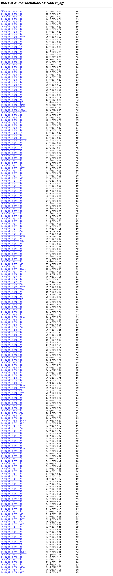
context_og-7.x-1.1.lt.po (11, 212)
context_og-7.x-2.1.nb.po (11, 501)
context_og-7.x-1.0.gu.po (11, 54)
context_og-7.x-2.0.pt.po (11, 389)
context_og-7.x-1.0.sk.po (11, 119)
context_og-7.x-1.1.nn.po (11, 225)
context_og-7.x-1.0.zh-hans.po (13, 139)
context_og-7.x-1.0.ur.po (11, 135)
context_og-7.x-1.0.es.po (11, 38)
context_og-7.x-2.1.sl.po (11, 533)
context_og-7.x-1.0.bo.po (11, 23)
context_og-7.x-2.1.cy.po (11, 442)
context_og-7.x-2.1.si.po (11, 529)
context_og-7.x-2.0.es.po (11, 319)
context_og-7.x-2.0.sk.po (11, 400)
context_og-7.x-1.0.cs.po (11, 28)
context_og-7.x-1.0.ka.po (11, 73)
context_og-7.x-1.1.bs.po (11, 155)
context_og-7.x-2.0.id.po (11, 346)
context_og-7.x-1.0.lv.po (11, 82)
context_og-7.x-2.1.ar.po (11, 427)
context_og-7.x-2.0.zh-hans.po (13, 420)
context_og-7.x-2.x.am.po (11, 554)
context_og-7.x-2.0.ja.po (11, 351)
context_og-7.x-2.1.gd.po (11, 463)
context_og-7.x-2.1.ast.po (12, 428)
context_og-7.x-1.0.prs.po (12, 101)
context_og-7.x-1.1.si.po (11, 248)
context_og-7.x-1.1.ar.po (11, 145)
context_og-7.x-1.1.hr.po (11, 190)
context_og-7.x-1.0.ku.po (11, 79)
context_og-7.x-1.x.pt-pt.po (13, 286)
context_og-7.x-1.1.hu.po (11, 192)
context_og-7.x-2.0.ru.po (11, 395)
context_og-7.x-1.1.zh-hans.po (13, 270)
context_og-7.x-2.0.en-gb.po (13, 318)
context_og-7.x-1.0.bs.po (11, 24)
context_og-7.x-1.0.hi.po (11, 58)
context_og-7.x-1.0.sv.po (11, 124)
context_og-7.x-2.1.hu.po (11, 473)
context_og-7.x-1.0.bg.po (11, 21)
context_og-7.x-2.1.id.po (11, 476)
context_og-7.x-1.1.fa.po (11, 173)
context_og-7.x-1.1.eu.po (11, 172)
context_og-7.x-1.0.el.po (11, 34)
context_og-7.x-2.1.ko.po (11, 490)
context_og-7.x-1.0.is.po (11, 66)
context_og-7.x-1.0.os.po (11, 97)
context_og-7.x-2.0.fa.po (11, 324)
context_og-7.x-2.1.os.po (11, 510)
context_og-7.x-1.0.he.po (11, 56)
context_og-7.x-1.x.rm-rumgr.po (14, 289)
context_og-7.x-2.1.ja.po (11, 481)
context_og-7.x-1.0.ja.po (11, 69)
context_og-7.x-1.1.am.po (11, 144)
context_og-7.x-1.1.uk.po (11, 265)
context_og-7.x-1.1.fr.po (11, 180)
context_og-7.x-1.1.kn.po (11, 207)
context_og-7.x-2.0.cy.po (11, 311)
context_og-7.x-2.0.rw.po (11, 397)
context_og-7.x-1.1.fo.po (11, 178)
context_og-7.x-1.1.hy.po (11, 193)
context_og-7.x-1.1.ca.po (11, 157)
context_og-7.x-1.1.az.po (11, 149)
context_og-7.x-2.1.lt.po (11, 493)
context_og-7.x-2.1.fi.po (11, 457)
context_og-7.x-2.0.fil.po (12, 327)
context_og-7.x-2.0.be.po (11, 301)
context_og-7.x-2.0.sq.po (11, 404)
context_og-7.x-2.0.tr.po (11, 412)
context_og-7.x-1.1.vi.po (11, 268)
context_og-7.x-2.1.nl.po (11, 505)
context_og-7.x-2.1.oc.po (11, 508)
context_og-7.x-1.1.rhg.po (12, 240)
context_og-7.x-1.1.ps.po (11, 233)
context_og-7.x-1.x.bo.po (11, 276)
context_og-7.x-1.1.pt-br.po (13, 235)
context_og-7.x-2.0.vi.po (11, 419)
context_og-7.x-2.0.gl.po (11, 334)
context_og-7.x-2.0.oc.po (11, 377)
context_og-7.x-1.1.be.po (11, 150)
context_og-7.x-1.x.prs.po (12, 284)
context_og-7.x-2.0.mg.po (11, 366)
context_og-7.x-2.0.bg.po (11, 303)
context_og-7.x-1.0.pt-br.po (13, 104)
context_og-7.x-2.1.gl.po (11, 465)
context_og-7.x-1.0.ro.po (11, 112)
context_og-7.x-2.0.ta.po (11, 407)
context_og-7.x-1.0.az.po (11, 18)
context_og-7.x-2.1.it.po (11, 480)
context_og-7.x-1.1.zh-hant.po (13, 271)
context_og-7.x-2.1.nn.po (11, 506)
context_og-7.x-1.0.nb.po (11, 89)
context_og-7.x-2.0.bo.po (11, 304)
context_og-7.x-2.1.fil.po (12, 458)
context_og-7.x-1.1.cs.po (11, 159)
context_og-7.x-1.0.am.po (11, 13)
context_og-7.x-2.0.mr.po (11, 367)
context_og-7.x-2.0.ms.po (11, 369)
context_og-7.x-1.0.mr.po (11, 86)
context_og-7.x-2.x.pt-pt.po (13, 567)
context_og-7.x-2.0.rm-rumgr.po (14, 392)
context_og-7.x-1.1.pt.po (11, 238)
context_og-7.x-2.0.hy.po (11, 344)
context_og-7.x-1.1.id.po (11, 195)
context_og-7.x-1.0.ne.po (11, 91)
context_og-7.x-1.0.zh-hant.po (13, 140)
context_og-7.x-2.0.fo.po (11, 329)
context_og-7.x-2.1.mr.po (11, 498)
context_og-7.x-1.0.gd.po (11, 51)
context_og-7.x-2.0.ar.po (11, 296)
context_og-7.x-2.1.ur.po (11, 548)
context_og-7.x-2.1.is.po (11, 478)
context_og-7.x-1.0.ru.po (11, 114)
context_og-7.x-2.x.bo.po (11, 558)
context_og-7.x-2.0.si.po (11, 399)
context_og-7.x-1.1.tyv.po (12, 263)
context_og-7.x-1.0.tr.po (11, 130)
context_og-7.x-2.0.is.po (11, 347)
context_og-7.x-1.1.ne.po (11, 221)
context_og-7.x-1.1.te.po (11, 258)
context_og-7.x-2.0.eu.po (11, 322)
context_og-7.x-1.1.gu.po (11, 185)
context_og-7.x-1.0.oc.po (11, 96)
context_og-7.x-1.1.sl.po (11, 251)
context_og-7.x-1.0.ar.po (11, 15)
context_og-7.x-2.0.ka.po (11, 354)
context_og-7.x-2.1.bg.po (11, 433)
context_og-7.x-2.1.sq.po (11, 534)
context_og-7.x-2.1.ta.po (11, 538)
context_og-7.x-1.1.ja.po (11, 200)
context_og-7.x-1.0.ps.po (11, 102)
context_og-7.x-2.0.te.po (11, 409)
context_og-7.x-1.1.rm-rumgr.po (14, 241)
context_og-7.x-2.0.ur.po (11, 417)
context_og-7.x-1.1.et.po (11, 170)
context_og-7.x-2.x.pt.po (11, 569)
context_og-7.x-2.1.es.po (11, 450)
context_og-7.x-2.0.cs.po (11, 309)
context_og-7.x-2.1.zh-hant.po (13, 553)
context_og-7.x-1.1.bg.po (11, 152)
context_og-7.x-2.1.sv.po (11, 536)
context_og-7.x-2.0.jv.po (11, 352)
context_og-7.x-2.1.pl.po (11, 511)
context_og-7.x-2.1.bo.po (11, 435)
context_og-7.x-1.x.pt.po (11, 288)
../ (2, 10)
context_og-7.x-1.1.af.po (11, 142)
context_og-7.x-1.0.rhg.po (12, 109)
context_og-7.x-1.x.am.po (11, 273)
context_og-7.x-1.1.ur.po (11, 266)
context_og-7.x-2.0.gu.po (11, 336)
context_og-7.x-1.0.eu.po (11, 41)
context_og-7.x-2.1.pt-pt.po (13, 518)
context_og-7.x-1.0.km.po (11, 74)
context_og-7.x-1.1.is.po (11, 197)
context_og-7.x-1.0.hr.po (11, 59)
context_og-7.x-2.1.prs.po (12, 513)
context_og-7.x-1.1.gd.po (11, 182)
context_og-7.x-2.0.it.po (11, 349)
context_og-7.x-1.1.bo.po (11, 154)
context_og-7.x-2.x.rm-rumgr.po (14, 571)
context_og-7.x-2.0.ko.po (11, 359)
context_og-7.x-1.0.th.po (11, 129)
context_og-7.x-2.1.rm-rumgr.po (14, 523)
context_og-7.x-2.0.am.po (11, 294)
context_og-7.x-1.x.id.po (11, 278)
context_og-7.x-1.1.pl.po (11, 230)
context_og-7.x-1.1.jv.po (11, 202)
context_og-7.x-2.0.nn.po (11, 375)
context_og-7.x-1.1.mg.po (11, 215)
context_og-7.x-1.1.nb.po (11, 220)
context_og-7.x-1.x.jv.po (11, 281)
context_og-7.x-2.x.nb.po (11, 564)
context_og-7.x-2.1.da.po (11, 443)
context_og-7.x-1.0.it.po (11, 68)
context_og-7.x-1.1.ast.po (12, 147)
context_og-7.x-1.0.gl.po (11, 53)
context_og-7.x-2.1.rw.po (11, 528)
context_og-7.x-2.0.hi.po (11, 339)
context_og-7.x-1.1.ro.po (11, 243)
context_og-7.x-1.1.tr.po (11, 261)
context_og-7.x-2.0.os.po (11, 379)
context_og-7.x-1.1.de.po (11, 164)
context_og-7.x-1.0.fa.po (11, 43)
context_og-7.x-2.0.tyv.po (12, 414)
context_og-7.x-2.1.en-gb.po (13, 448)
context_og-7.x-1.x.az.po (11, 274)
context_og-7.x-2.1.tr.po (11, 543)
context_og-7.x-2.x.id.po (11, 559)
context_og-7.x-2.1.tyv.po (12, 544)
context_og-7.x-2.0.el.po (11, 316)
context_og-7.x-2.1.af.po (11, 423)
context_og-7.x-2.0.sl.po (11, 402)
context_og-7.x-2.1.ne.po (11, 503)
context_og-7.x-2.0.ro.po (11, 394)
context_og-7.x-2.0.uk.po (11, 415)
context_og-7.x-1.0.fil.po (12, 46)
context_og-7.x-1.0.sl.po (11, 121)
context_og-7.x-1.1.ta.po (11, 256)
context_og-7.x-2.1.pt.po (11, 519)
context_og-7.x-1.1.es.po (11, 169)
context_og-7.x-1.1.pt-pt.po (13, 236)
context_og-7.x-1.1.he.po (11, 187)
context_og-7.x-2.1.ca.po (11, 438)
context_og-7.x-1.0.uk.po (11, 134)
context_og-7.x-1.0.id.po (11, 64)
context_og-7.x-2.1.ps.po (11, 515)
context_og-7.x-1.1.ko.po (11, 208)
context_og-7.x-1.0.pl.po (11, 99)
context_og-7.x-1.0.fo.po (11, 48)
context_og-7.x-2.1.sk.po (11, 531)
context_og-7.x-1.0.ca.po (11, 26)
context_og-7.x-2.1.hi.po (11, 470)
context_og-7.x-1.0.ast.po (12, 16)
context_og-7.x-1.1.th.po (11, 260)
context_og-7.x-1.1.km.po (11, 205)
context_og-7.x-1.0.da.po (11, 31)
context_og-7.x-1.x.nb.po (11, 283)
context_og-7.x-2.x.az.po (11, 556)
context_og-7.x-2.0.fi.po (11, 326)
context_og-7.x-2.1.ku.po (11, 491)
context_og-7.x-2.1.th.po (11, 541)
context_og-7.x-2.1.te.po (11, 539)
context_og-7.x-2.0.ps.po (11, 384)
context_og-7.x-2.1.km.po (11, 486)
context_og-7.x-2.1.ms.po (11, 500)
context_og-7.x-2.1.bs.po (11, 437)
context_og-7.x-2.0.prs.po (12, 382)
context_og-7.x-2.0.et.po (11, 321)
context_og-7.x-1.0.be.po (11, 20)
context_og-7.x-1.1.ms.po (11, 218)
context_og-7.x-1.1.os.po (11, 228)
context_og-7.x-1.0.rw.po (11, 116)
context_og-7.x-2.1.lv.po (11, 495)
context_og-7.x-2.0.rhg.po (12, 390)
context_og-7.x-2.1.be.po (11, 432)
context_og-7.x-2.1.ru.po (11, 526)
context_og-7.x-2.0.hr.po (11, 341)
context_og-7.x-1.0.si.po (11, 117)
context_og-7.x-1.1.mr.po (11, 217)
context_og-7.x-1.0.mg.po (11, 84)
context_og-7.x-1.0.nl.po (11, 92)
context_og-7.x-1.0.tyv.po (12, 132)
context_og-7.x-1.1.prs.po (12, 231)
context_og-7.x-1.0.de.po (11, 33)
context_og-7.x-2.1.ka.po (11, 485)
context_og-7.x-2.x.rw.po (11, 572)
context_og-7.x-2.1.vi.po (11, 549)
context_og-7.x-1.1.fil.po (12, 177)
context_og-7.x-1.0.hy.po (11, 63)
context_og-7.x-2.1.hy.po (11, 475)
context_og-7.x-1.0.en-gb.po (13, 36)
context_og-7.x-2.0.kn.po (11, 357)
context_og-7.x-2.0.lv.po (11, 364)
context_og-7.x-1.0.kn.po (11, 76)
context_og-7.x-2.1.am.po (11, 425)
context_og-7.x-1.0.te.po (11, 127)
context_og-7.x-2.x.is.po (11, 561)
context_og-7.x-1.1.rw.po (11, 246)
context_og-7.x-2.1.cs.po (11, 440)
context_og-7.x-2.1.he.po (11, 468)
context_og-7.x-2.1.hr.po (11, 471)
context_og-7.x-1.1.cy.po (11, 160)
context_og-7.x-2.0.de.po (11, 314)
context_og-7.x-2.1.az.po (11, 430)
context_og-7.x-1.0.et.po (11, 39)
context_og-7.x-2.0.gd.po (11, 332)
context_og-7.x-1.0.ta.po (11, 125)
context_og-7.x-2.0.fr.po (11, 331)
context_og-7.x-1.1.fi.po (11, 175)
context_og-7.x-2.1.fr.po (11, 462)
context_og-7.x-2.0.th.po (11, 410)
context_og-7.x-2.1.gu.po (11, 467)
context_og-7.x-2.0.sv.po (11, 405)
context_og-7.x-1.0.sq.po (11, 122)
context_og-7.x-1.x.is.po (11, 279)
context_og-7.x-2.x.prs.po (12, 566)
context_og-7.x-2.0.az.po (11, 299)
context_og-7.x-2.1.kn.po (11, 488)
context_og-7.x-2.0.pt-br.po (13, 385)
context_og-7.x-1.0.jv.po (11, 71)
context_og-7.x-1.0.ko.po (11, 77)
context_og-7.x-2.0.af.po (11, 293)
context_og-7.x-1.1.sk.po (11, 250)
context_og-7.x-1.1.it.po (11, 198)
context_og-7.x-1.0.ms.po (11, 87)
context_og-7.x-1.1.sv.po (11, 255)
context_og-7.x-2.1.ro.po (11, 524)
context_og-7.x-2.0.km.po (11, 356)
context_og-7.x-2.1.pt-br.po (13, 516)
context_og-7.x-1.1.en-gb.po (13, 167)
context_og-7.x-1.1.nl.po (11, 223)
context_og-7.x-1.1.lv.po (11, 213)
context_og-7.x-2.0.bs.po (11, 306)
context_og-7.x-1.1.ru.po (11, 245)
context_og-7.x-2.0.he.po (11, 337)
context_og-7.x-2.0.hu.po (11, 342)
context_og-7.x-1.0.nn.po (11, 94)
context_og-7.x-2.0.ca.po (11, 308)
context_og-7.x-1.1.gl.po (11, 183)
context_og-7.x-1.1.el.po (11, 165)
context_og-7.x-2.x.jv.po (11, 563)
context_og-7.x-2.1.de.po (11, 445)
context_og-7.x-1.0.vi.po (11, 137)
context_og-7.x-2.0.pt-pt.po (13, 387)
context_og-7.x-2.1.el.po (11, 447)
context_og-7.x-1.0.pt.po (11, 107)
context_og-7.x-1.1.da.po (11, 162)
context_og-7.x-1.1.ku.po (11, 210)
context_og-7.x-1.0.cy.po (11, 29)
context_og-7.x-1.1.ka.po (11, 203)
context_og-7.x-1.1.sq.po (11, 253)
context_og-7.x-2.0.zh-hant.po (13, 422)
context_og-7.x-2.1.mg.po (11, 496)
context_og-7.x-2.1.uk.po (11, 546)
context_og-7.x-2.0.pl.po (11, 380)
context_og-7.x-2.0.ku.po (11, 361)
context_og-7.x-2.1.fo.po (11, 460)
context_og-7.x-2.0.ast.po (12, 298)
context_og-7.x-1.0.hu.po (11, 61)
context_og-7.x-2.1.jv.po (11, 483)
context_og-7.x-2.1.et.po (11, 452)
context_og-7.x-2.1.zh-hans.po (13, 551)
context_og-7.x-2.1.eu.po (11, 453)
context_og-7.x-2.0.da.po (11, 313)
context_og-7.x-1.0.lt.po (11, 81)
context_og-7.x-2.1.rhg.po (12, 521)
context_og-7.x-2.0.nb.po (11, 370)
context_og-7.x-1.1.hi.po (11, 188)
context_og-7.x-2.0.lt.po (11, 362)
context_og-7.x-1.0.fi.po (11, 44)
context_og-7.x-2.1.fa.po (11, 455)
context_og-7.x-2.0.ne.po (11, 372)
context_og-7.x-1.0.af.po (11, 11)
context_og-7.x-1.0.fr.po (11, 49)
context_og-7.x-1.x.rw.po (11, 291)
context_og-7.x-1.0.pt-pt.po (13, 106)
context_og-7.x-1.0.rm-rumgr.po (14, 111)
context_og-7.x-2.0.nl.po (11, 374)
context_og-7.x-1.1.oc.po (11, 226)
